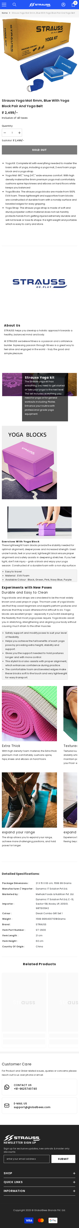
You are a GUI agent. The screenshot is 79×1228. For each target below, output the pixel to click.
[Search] (14, 4)
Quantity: (7, 125)
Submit (63, 1159)
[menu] (4, 4)
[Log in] (63, 4)
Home (5, 13)
